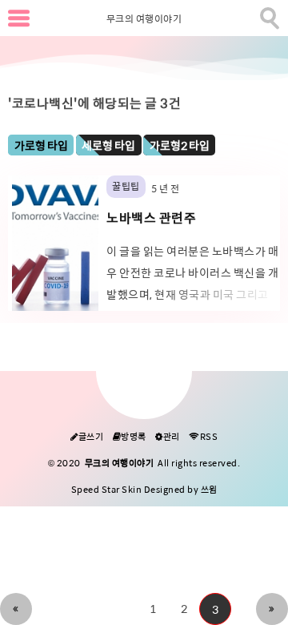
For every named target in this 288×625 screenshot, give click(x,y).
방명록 (129, 437)
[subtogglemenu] (19, 18)
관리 (167, 437)
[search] (268, 15)
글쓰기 (86, 437)
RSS (203, 437)
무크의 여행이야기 (144, 19)
